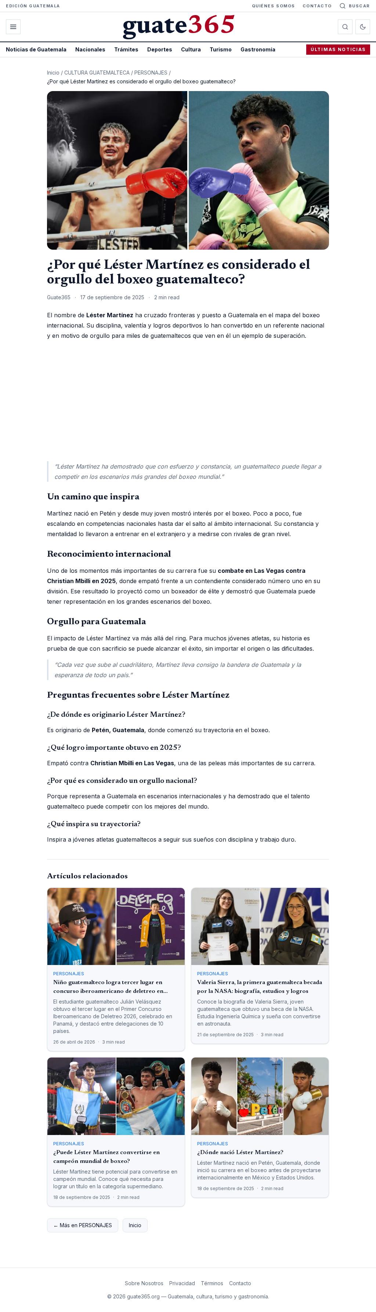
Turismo (221, 49)
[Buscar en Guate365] (345, 26)
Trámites (126, 49)
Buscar (359, 5)
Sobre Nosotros (144, 1283)
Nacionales (90, 49)
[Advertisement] (188, 401)
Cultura (191, 49)
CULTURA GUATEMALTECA (97, 72)
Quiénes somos (273, 5)
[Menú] (13, 26)
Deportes (159, 49)
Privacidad (182, 1283)
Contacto (317, 5)
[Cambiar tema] (362, 26)
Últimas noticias (338, 49)
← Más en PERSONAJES (82, 1225)
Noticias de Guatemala (36, 49)
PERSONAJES (150, 72)
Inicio (53, 72)
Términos (212, 1283)
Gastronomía (258, 49)
